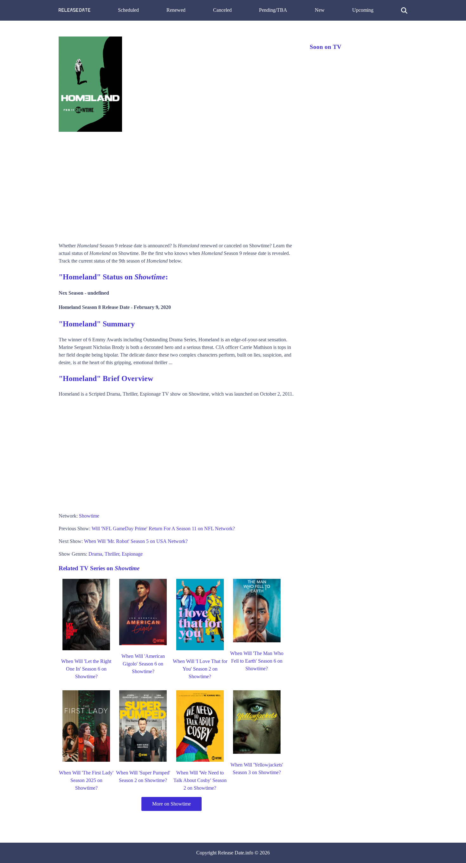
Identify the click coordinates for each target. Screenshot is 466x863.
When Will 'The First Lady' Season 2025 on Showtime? (86, 780)
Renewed (175, 10)
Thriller (112, 554)
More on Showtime (171, 803)
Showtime (89, 515)
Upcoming (362, 10)
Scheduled (128, 10)
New (320, 10)
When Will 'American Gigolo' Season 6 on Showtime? (143, 663)
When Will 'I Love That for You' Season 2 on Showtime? (200, 669)
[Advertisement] (178, 184)
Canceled (222, 10)
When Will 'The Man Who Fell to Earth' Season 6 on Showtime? (256, 661)
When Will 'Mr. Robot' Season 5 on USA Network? (136, 541)
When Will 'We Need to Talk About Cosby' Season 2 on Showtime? (200, 780)
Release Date (231, 852)
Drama (95, 554)
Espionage (132, 554)
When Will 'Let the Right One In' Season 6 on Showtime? (86, 669)
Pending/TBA (273, 10)
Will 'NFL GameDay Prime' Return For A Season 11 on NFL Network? (163, 528)
